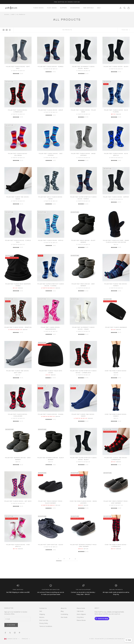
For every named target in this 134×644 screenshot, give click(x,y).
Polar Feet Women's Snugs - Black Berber (50, 458)
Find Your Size (43, 620)
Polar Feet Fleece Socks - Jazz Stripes (51, 154)
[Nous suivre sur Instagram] (15, 633)
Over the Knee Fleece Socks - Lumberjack (116, 545)
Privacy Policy (43, 623)
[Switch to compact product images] (10, 29)
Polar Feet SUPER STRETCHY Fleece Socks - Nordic (83, 197)
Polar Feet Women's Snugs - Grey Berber (18, 458)
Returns (41, 617)
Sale (99, 7)
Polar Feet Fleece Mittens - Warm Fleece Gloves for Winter (116, 241)
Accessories (75, 7)
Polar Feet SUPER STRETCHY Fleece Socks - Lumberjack (83, 371)
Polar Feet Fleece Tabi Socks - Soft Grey (18, 371)
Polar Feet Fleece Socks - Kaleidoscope (51, 328)
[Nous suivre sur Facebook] (5, 633)
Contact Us (43, 608)
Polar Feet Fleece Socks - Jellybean (18, 154)
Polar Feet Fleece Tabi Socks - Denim (83, 415)
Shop (12, 14)
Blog (62, 611)
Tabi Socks (80, 611)
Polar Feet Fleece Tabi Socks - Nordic (116, 284)
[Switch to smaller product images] (6, 29)
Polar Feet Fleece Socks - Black (116, 66)
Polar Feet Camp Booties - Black (50, 544)
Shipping (42, 614)
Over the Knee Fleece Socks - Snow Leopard (83, 502)
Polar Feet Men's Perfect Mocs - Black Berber (50, 502)
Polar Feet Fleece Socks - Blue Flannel (116, 110)
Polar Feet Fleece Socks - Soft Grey (18, 67)
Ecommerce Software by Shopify (118, 638)
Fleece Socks (38, 7)
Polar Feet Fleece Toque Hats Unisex (50, 371)
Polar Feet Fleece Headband (116, 327)
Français (25, 638)
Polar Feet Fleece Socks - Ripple (50, 240)
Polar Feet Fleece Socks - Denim (50, 110)
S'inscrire (11, 625)
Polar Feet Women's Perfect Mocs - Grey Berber (83, 545)
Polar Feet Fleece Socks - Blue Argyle (116, 154)
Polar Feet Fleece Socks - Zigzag (50, 414)
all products (21, 14)
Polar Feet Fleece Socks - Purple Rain (18, 241)
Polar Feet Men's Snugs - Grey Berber (83, 284)
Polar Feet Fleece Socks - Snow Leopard (83, 154)
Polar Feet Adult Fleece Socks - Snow (50, 197)
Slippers (63, 7)
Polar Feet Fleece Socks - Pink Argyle (18, 545)
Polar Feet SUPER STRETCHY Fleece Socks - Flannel (50, 284)
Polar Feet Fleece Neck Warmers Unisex (18, 284)
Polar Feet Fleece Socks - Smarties (18, 327)
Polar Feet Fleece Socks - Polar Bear (83, 110)
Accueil (6, 14)
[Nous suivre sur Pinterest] (19, 633)
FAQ (40, 611)
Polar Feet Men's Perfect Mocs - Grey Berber (116, 502)
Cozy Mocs (80, 617)
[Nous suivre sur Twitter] (10, 633)
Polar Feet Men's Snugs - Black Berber (83, 241)
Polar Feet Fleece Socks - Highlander (18, 415)
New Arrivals (88, 7)
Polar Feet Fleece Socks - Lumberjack (18, 110)
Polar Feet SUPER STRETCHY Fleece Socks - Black (83, 458)
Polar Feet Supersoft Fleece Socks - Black (83, 67)
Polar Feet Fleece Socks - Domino (116, 197)
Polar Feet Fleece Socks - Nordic (50, 66)
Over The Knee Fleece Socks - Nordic (116, 415)
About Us (63, 608)
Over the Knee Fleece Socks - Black (116, 371)
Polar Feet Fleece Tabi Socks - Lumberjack (116, 458)
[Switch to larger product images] (3, 29)
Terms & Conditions (45, 626)
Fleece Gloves (81, 620)
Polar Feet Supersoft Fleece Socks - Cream (83, 328)
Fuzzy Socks (52, 7)
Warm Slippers (81, 614)
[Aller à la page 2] (75, 559)
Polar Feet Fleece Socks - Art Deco (18, 501)
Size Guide (64, 617)
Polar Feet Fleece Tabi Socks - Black (18, 197)
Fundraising (64, 614)
